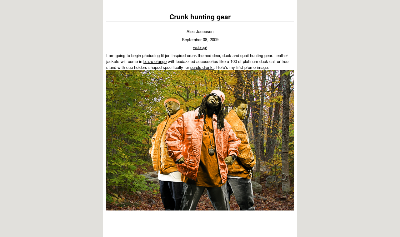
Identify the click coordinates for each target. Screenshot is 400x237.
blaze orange (155, 61)
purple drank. (202, 67)
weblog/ (200, 47)
